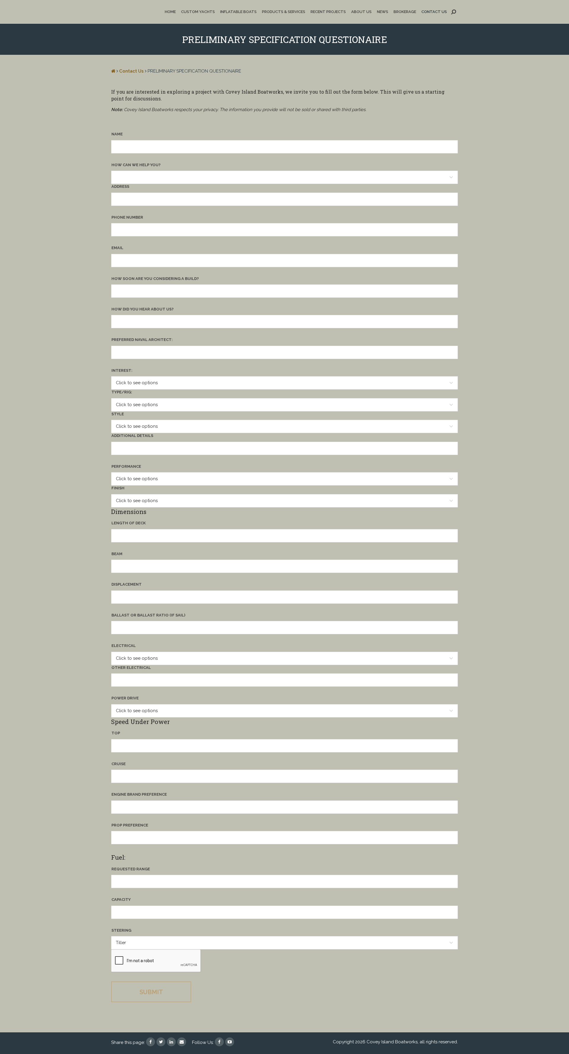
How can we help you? (136, 165)
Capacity (121, 899)
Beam (116, 554)
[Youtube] (229, 1041)
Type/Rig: (121, 392)
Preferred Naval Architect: (142, 339)
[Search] (454, 12)
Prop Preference (129, 825)
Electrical (123, 645)
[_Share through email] (181, 1041)
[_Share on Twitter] (160, 1041)
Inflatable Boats (238, 11)
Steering (121, 930)
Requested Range (130, 869)
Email (117, 248)
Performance (126, 466)
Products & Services (283, 11)
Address (120, 186)
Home (170, 11)
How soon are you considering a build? (155, 278)
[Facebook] (219, 1041)
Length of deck (128, 523)
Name (117, 134)
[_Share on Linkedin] (171, 1041)
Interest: (121, 370)
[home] (113, 71)
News (382, 11)
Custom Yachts (198, 11)
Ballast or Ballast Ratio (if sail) (148, 615)
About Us (361, 11)
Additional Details (132, 435)
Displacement (126, 584)
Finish (117, 488)
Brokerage (405, 11)
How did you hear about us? (142, 309)
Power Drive (125, 698)
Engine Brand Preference (139, 794)
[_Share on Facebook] (150, 1041)
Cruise (118, 764)
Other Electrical (131, 667)
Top (115, 733)
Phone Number (127, 217)
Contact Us (434, 11)
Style (117, 414)
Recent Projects (328, 11)
